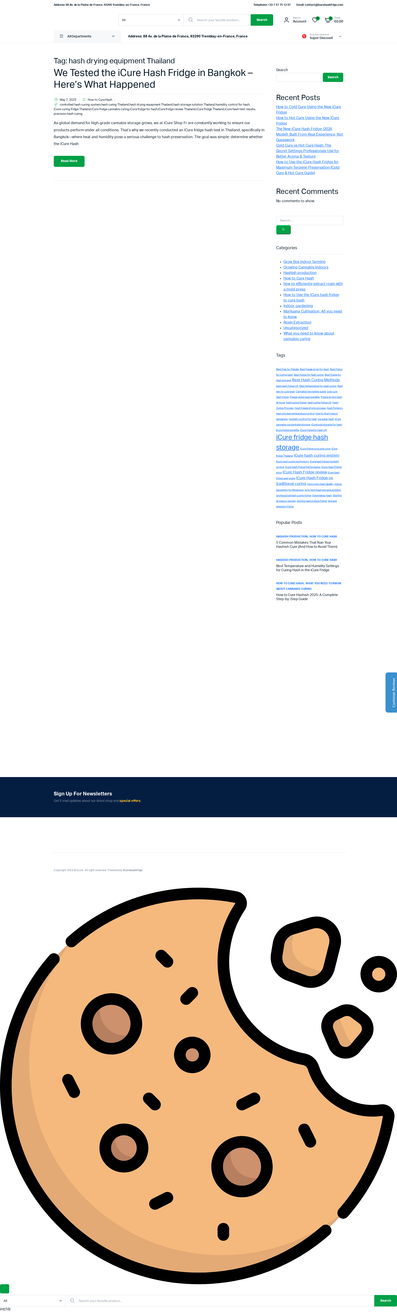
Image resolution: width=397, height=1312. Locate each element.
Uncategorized (296, 328)
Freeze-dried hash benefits (305, 397)
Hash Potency (335, 408)
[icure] (81, 20)
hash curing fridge (296, 402)
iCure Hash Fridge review (305, 472)
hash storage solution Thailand (194, 104)
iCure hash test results (240, 109)
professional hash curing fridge (293, 495)
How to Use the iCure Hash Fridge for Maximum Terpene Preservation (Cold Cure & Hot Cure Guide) (308, 167)
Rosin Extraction (298, 322)
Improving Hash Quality (320, 484)
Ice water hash (326, 419)
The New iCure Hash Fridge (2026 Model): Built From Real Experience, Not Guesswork (309, 134)
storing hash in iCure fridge (312, 501)
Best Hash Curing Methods (316, 380)
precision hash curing (68, 113)
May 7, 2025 (68, 99)
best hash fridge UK (287, 386)
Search (262, 20)
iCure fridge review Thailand (177, 109)
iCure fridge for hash (143, 109)
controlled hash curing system (80, 104)
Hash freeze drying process (310, 408)
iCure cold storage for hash (326, 424)
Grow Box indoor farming (305, 262)
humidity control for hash (232, 104)
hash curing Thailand (115, 104)
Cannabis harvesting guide (311, 391)
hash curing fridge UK (319, 402)
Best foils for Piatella (287, 369)
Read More (69, 161)
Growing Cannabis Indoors (306, 267)
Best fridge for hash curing (309, 375)
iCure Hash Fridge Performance (302, 467)
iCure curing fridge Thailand (72, 109)
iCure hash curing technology (292, 461)
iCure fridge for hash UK (313, 430)
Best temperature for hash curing (318, 386)
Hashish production (300, 273)
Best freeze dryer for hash (314, 369)
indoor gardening (298, 306)
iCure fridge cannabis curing (110, 109)
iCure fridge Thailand (210, 109)
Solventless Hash (322, 495)
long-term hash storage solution (323, 490)
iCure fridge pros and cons (315, 449)
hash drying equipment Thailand (151, 104)
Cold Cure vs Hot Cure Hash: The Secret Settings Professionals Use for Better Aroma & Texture (307, 151)
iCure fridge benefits (287, 430)
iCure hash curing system (316, 455)
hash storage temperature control (295, 413)
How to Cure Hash (100, 99)
